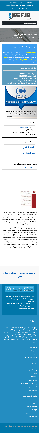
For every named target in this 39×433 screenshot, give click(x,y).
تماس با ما (32, 347)
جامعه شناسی (28, 38)
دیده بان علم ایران (31, 413)
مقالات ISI (34, 377)
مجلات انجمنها (15, 5)
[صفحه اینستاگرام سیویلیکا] (26, 8)
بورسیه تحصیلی (32, 370)
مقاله (35, 373)
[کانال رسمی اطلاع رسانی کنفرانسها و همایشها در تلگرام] (20, 289)
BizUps (34, 410)
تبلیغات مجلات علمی (29, 357)
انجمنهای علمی (33, 387)
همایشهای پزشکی (32, 406)
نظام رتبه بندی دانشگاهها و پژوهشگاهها (20, 58)
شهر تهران (9, 83)
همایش (35, 403)
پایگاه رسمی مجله (22, 81)
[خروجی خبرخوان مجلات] (16, 8)
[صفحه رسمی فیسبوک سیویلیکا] (19, 8)
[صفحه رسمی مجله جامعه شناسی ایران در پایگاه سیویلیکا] (21, 102)
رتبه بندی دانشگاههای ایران (29, 383)
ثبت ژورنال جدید (30, 354)
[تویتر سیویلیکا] (23, 8)
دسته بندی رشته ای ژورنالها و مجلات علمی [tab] (18, 275)
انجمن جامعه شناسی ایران (20, 127)
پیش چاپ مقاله (32, 390)
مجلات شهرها (19, 3)
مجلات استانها (11, 3)
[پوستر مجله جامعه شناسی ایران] (28, 198)
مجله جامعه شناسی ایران (17, 38)
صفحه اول (27, 3)
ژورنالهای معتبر (33, 380)
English (8, 5)
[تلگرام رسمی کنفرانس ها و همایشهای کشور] (12, 8)
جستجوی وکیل (32, 416)
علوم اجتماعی (29, 153)
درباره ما (33, 351)
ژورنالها (35, 38)
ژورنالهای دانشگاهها (26, 5)
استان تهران (17, 83)
